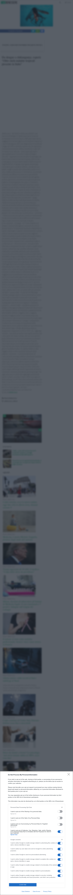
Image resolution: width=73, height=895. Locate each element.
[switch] (60, 811)
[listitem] (36, 807)
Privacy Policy (47, 891)
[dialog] (36, 833)
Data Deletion (26, 891)
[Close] (69, 775)
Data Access (36, 891)
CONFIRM (22, 884)
